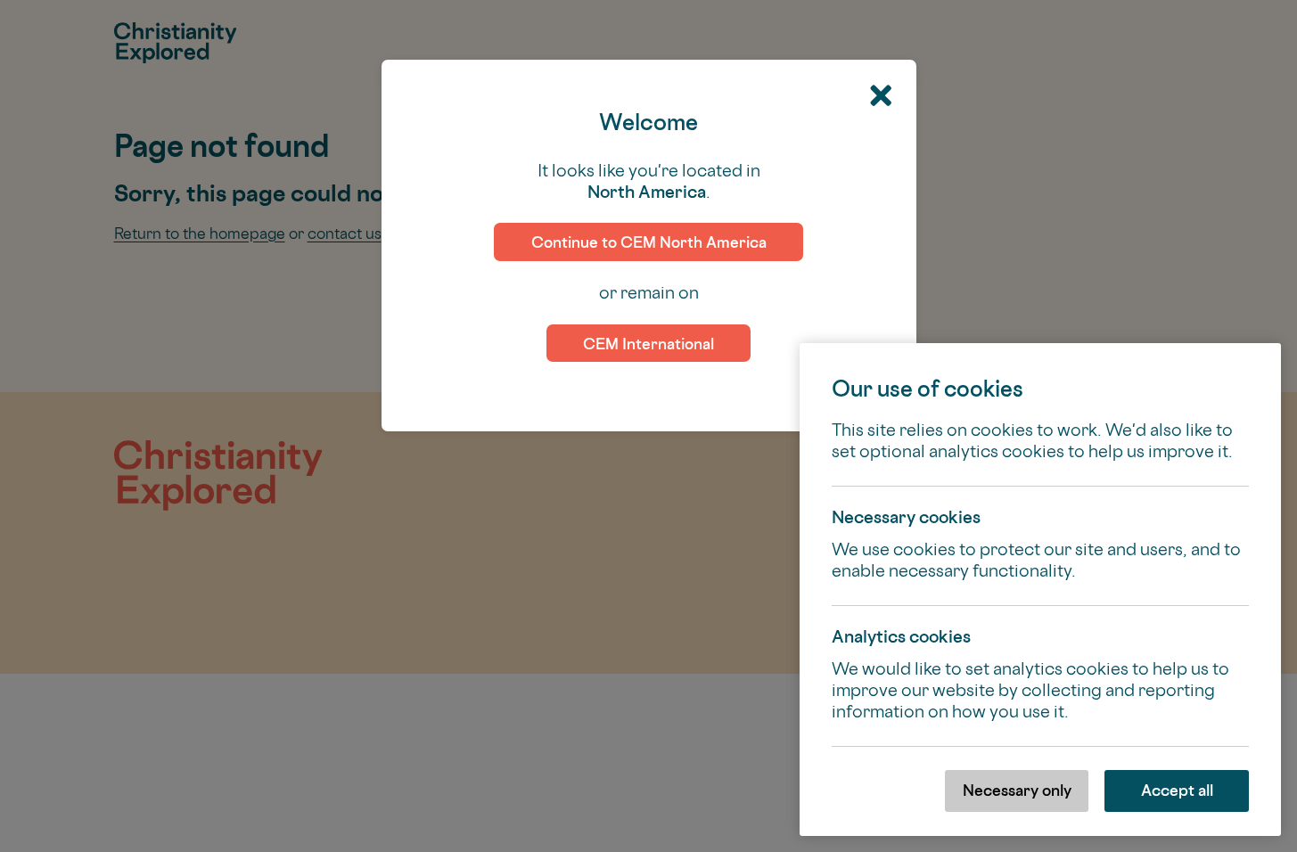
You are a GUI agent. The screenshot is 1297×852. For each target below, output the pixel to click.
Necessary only (1017, 790)
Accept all (1177, 790)
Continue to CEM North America (649, 242)
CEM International (648, 343)
